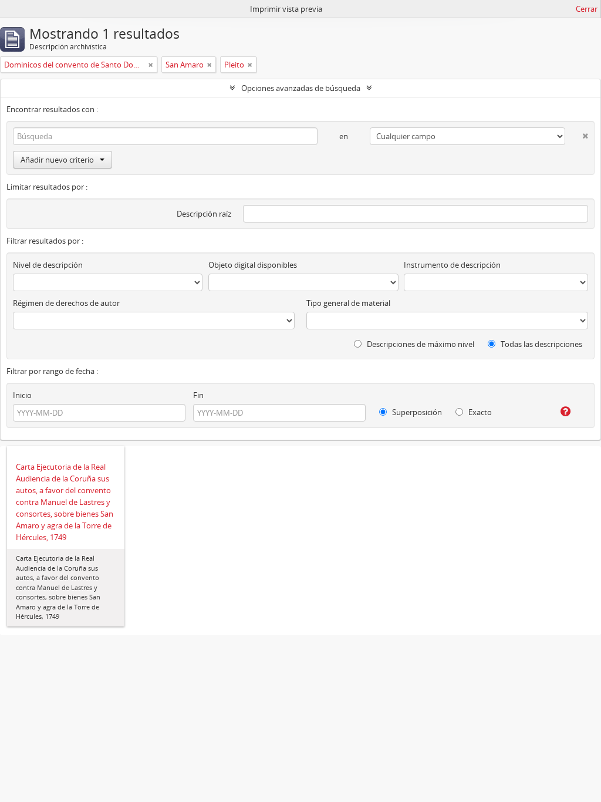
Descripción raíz (204, 213)
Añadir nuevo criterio (57, 159)
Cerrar (586, 9)
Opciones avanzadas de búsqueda (300, 88)
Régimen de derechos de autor (66, 303)
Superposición (416, 412)
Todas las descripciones (540, 344)
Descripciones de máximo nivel (419, 344)
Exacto (479, 412)
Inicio (22, 395)
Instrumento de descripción (452, 265)
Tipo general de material (348, 303)
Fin (198, 395)
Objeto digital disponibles (252, 265)
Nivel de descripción (48, 265)
